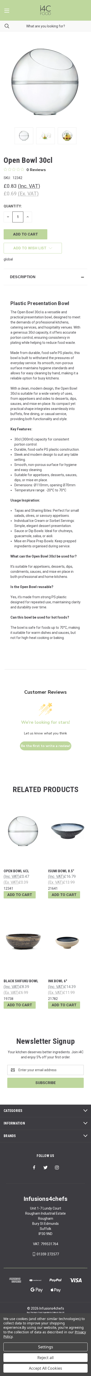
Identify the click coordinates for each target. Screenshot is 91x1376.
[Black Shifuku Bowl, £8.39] (23, 941)
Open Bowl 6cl (16, 871)
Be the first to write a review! (45, 746)
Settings (45, 1347)
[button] (45, 277)
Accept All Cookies (45, 1368)
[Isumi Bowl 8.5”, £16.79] (67, 831)
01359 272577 (48, 1254)
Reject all (45, 1357)
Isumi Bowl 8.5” (61, 871)
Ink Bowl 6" (57, 981)
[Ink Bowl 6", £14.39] (67, 941)
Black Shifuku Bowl (21, 981)
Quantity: (13, 206)
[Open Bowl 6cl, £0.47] (23, 831)
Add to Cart (19, 895)
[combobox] (45, 26)
